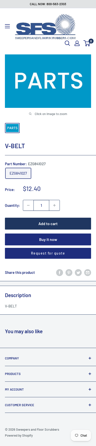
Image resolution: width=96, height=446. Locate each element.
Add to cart (48, 223)
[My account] (77, 43)
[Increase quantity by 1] (54, 205)
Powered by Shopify (19, 435)
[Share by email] (87, 272)
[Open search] (67, 43)
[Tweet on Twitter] (78, 272)
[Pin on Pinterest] (68, 272)
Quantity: (12, 205)
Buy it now (48, 239)
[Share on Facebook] (59, 272)
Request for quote (48, 253)
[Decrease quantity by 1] (28, 205)
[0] (87, 43)
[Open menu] (7, 26)
